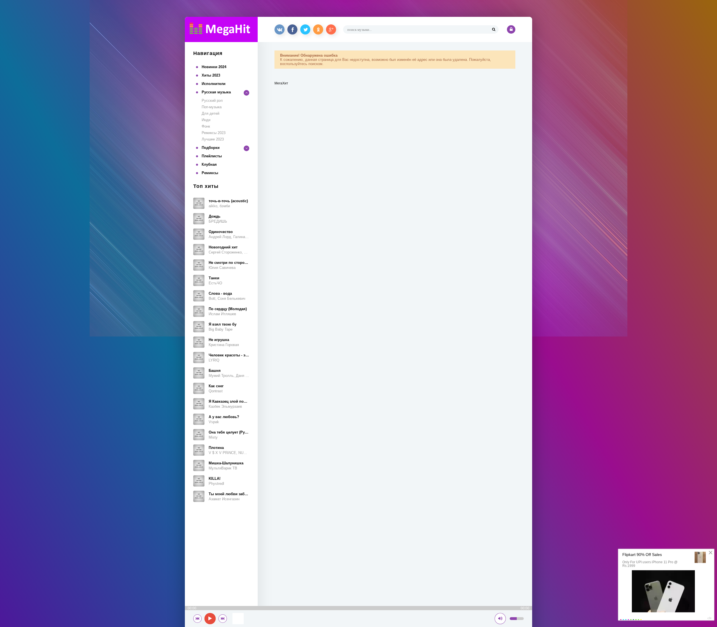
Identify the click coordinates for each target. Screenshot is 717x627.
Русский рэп (212, 100)
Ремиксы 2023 (213, 133)
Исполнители (213, 84)
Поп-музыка (212, 107)
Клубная (209, 164)
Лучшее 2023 (213, 139)
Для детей (210, 113)
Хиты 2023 (211, 75)
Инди (206, 120)
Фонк (206, 126)
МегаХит (281, 83)
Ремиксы (210, 173)
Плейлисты (212, 156)
